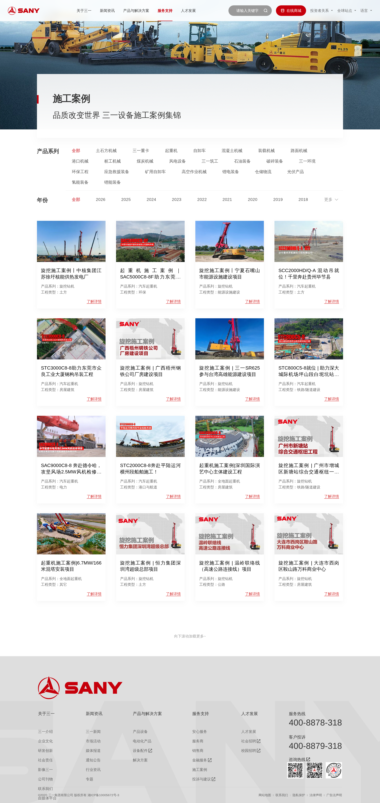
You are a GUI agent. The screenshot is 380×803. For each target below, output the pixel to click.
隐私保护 (299, 795)
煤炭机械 (145, 161)
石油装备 (242, 161)
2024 (151, 199)
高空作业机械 (194, 172)
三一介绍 (45, 732)
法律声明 (315, 795)
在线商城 (293, 10)
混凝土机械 (232, 150)
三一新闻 (93, 732)
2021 (227, 199)
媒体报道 (93, 751)
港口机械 (80, 161)
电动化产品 (142, 741)
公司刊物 (45, 779)
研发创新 (45, 751)
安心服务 (199, 732)
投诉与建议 (201, 779)
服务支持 (165, 10)
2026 (100, 199)
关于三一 (84, 10)
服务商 (197, 741)
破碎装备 (274, 161)
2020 (252, 199)
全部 (76, 150)
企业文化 (45, 741)
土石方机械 (106, 150)
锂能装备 (112, 182)
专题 (89, 779)
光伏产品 (295, 172)
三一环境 (307, 161)
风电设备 (177, 161)
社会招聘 (248, 741)
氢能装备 (80, 182)
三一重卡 (141, 150)
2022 (202, 199)
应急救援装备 (116, 172)
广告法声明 (334, 795)
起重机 (171, 150)
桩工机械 (112, 161)
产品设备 (140, 732)
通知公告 (93, 760)
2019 (278, 199)
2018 (303, 199)
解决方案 (140, 760)
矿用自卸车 (155, 172)
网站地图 (265, 795)
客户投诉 (297, 737)
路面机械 (299, 150)
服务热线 (297, 713)
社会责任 (45, 760)
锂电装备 (230, 172)
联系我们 (282, 795)
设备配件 (140, 751)
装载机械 (266, 150)
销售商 (197, 751)
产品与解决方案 (136, 10)
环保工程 (80, 172)
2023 (176, 199)
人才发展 (188, 10)
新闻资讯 (107, 10)
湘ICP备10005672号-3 (103, 795)
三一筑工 (210, 161)
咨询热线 (297, 759)
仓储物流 (263, 172)
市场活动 (93, 741)
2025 (126, 199)
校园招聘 (248, 751)
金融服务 (199, 760)
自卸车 (199, 150)
